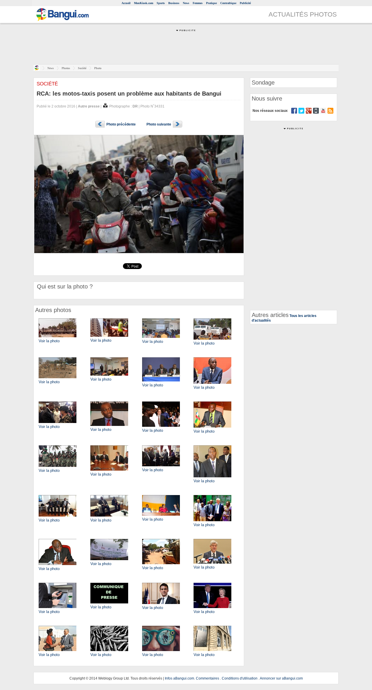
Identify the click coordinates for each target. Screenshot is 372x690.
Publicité (245, 3)
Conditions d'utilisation (239, 678)
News (186, 3)
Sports (161, 3)
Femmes (198, 3)
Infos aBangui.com (179, 678)
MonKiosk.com (143, 3)
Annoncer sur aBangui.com (281, 678)
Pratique (211, 3)
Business (173, 3)
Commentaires (207, 678)
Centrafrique (228, 3)
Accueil (125, 3)
